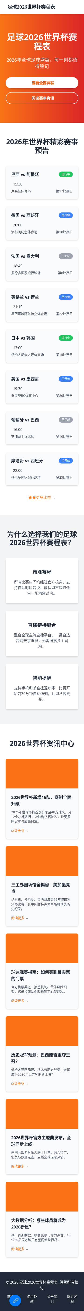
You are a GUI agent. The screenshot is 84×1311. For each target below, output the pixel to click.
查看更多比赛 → (42, 497)
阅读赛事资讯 (43, 98)
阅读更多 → (19, 830)
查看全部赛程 (43, 82)
